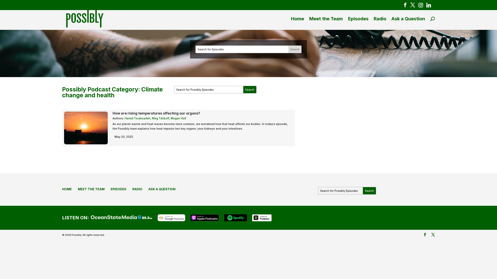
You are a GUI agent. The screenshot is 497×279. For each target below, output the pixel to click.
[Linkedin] (428, 6)
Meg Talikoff (160, 118)
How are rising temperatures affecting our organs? (156, 113)
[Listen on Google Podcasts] (171, 217)
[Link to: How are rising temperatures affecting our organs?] (86, 142)
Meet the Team (326, 19)
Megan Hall (178, 118)
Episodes (358, 19)
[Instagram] (420, 6)
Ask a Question (408, 19)
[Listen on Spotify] (235, 217)
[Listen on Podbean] (262, 217)
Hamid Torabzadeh (137, 118)
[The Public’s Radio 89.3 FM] (121, 217)
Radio (380, 19)
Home (297, 19)
